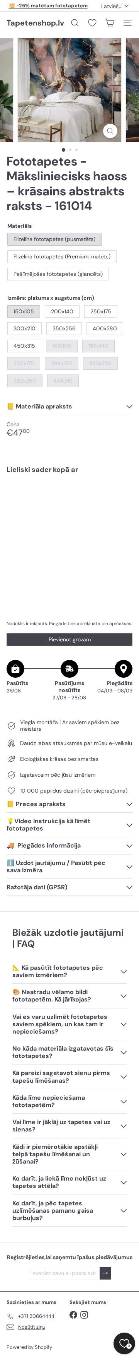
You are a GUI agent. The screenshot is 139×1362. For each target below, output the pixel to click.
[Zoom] (110, 131)
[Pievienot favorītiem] (122, 496)
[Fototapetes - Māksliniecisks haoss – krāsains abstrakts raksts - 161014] (69, 510)
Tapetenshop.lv (35, 22)
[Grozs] (110, 23)
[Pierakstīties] (105, 1273)
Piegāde (57, 623)
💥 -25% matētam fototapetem (48, 5)
